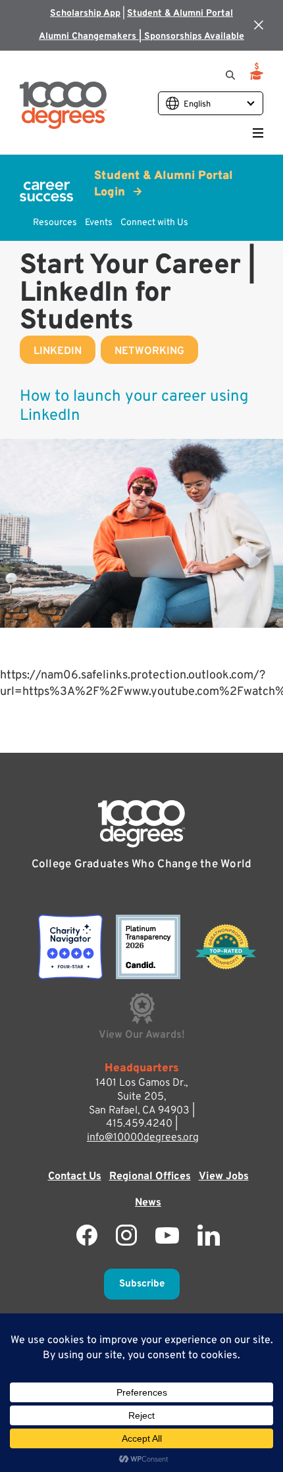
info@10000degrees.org (143, 1137)
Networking (149, 351)
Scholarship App (85, 13)
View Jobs (224, 1176)
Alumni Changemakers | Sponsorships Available (141, 36)
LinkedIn (58, 351)
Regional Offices (150, 1176)
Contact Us (74, 1176)
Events (99, 222)
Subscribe (142, 1284)
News (148, 1202)
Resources (55, 222)
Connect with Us (154, 222)
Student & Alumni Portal (180, 13)
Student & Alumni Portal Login (163, 184)
